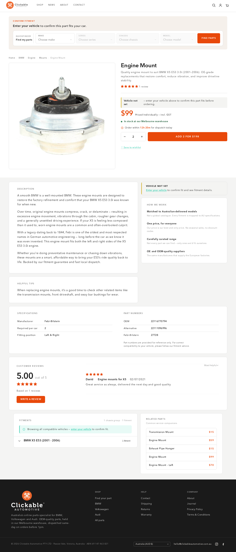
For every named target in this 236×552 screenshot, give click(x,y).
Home (12, 58)
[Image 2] (62, 164)
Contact (145, 498)
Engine (31, 58)
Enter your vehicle (156, 190)
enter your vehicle (81, 429)
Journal (191, 504)
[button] (227, 5)
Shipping (146, 504)
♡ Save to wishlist (131, 147)
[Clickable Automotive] (17, 5)
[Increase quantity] (142, 136)
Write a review (30, 399)
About (190, 498)
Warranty (146, 515)
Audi (97, 515)
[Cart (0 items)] (227, 5)
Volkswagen (102, 509)
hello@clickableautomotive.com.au (193, 544)
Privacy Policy (195, 509)
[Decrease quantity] (124, 136)
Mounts (43, 58)
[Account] (220, 5)
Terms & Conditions (198, 515)
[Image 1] (59, 164)
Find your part (103, 498)
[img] (152, 374)
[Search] (213, 5)
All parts (99, 520)
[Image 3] (65, 164)
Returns (145, 509)
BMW (21, 58)
